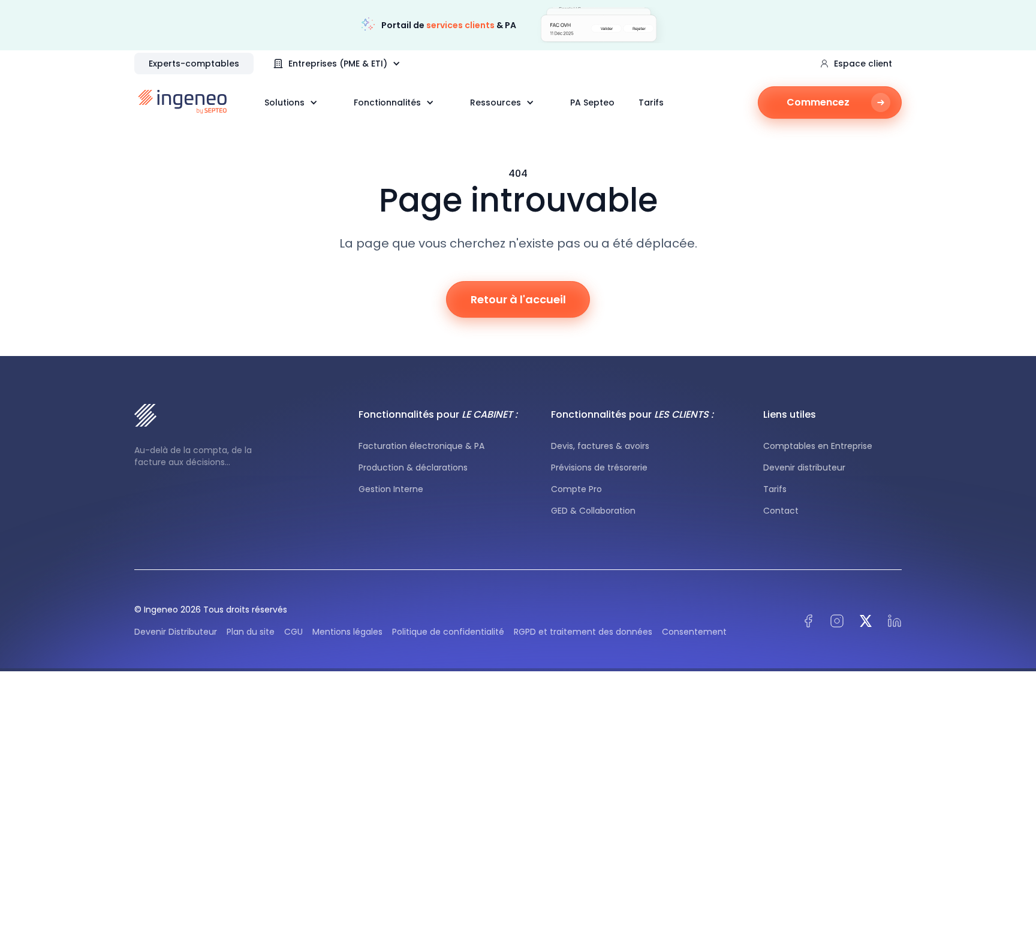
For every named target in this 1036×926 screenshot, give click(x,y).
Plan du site (251, 632)
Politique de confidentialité (448, 632)
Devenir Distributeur (175, 632)
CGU (293, 632)
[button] (342, 63)
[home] (182, 102)
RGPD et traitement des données (583, 632)
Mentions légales (347, 632)
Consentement (694, 632)
